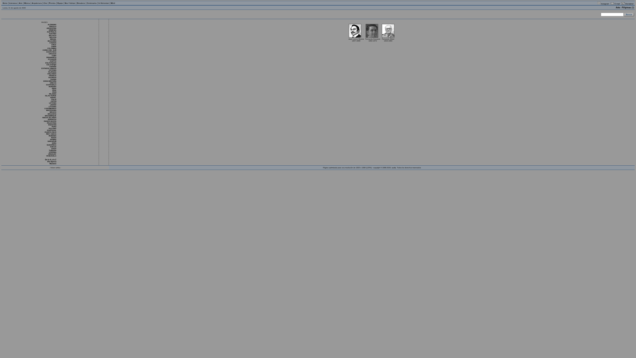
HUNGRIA (52, 87)
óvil (113, 3)
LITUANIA (52, 107)
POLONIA (52, 128)
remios (52, 3)
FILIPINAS (52, 72)
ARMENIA (52, 30)
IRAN (54, 92)
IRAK (54, 90)
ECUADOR (52, 59)
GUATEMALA (51, 85)
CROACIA (52, 54)
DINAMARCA (51, 57)
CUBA (54, 56)
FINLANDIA (52, 74)
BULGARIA (52, 41)
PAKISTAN (52, 125)
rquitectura (37, 3)
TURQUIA (52, 150)
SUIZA (53, 148)
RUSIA (53, 138)
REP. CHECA (51, 134)
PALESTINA (51, 123)
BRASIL (53, 39)
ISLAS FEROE (50, 96)
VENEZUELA (51, 156)
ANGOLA (52, 26)
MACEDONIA (51, 110)
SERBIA (53, 139)
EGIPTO (53, 61)
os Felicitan (70, 3)
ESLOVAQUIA (50, 63)
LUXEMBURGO (50, 108)
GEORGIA (52, 77)
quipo (60, 3)
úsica (27, 3)
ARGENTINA (51, 28)
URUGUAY (52, 154)
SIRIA (54, 143)
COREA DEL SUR (49, 50)
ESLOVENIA (51, 65)
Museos (53, 164)
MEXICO (53, 112)
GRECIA (53, 83)
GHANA (53, 79)
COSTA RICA (51, 52)
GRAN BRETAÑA (49, 81)
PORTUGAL (51, 130)
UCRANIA (52, 152)
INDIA (54, 88)
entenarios (92, 3)
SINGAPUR (52, 141)
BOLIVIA (53, 37)
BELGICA (52, 35)
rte (20, 3)
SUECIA (53, 147)
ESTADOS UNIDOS (48, 68)
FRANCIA (52, 76)
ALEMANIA (52, 25)
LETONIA (52, 103)
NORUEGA (52, 119)
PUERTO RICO (50, 132)
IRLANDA (52, 94)
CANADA (52, 43)
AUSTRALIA (51, 32)
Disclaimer (629, 4)
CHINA (53, 46)
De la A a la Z (50, 160)
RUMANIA (52, 136)
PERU (54, 127)
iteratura (13, 3)
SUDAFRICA (51, 145)
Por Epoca (51, 162)
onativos (81, 3)
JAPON (53, 101)
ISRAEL (53, 97)
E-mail (617, 4)
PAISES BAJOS (50, 121)
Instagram (605, 4)
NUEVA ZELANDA (49, 118)
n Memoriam (104, 3)
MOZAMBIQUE (50, 116)
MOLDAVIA (52, 114)
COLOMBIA (51, 48)
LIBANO (53, 105)
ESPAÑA (53, 66)
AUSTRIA (52, 34)
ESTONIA (52, 70)
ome (5, 3)
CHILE (53, 45)
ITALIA (53, 99)
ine (45, 3)
